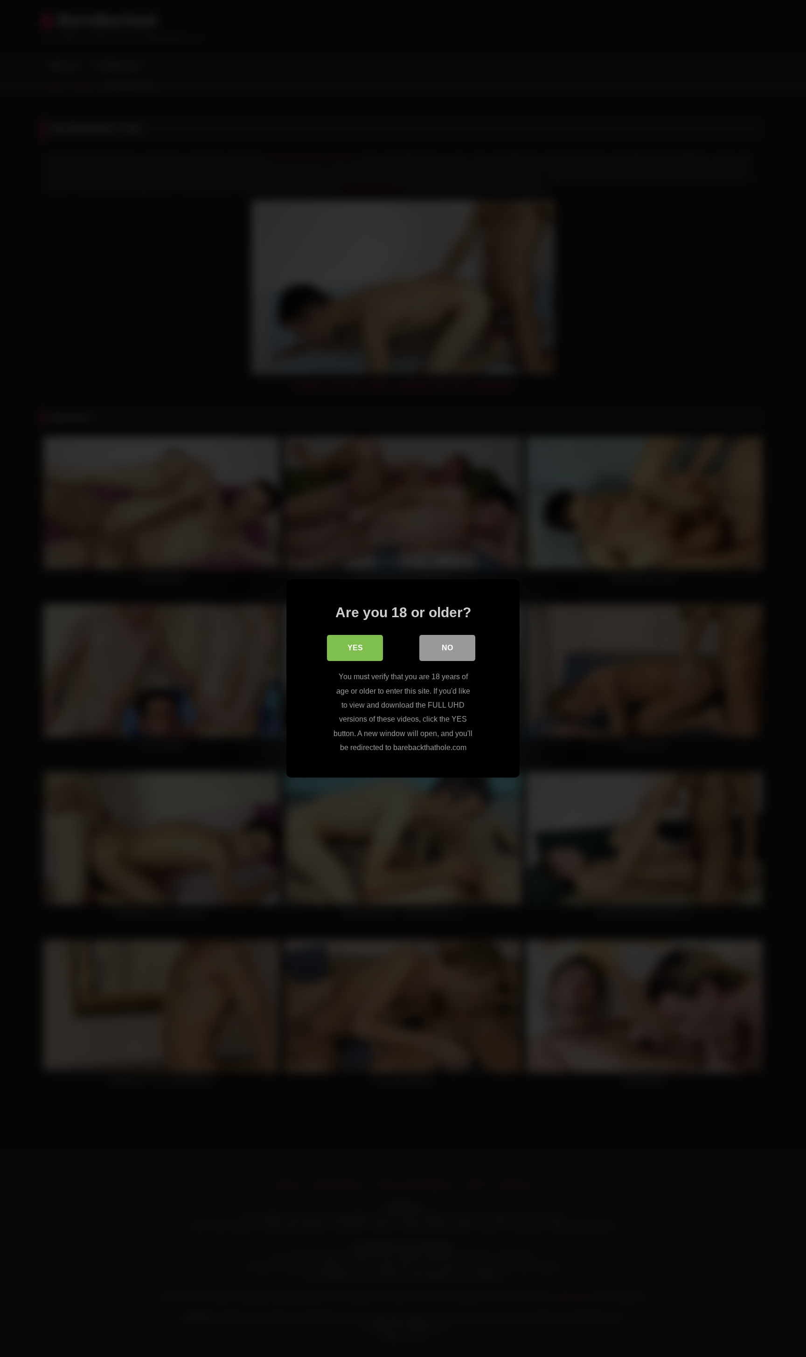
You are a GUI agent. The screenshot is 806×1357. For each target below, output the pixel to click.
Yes (355, 648)
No (447, 648)
